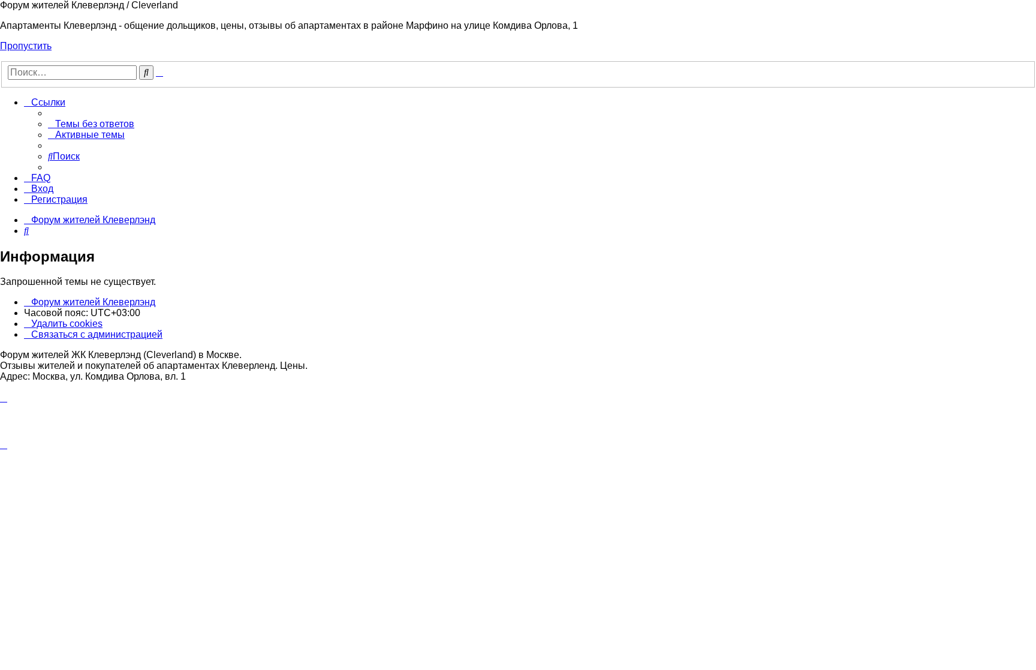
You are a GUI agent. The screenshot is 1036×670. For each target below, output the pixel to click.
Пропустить (26, 46)
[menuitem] (91, 124)
